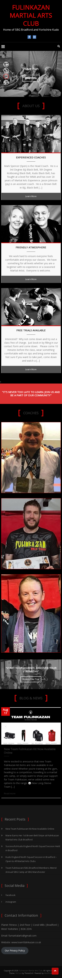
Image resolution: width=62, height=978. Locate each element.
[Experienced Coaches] (31, 133)
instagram (34, 37)
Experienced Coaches (31, 157)
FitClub (19, 973)
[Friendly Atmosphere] (31, 223)
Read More (31, 78)
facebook (29, 37)
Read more (10, 793)
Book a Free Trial (31, 679)
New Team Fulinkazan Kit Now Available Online (30, 751)
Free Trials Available (31, 330)
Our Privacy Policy (15, 950)
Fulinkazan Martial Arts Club (31, 15)
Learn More (31, 196)
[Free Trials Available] (31, 306)
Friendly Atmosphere (31, 247)
